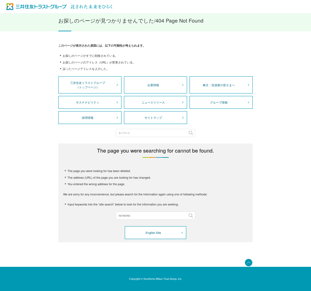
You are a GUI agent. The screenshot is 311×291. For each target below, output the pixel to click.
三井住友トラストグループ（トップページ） (87, 84)
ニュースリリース (153, 102)
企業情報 (153, 85)
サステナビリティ (87, 102)
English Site (153, 232)
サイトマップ (153, 117)
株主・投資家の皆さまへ (219, 85)
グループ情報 (219, 102)
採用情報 (87, 117)
